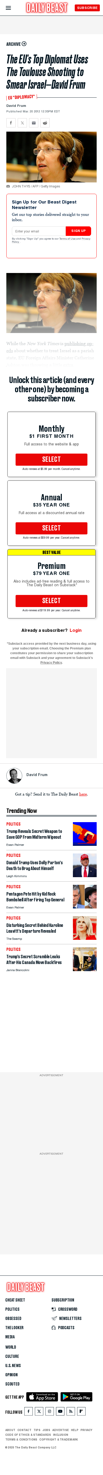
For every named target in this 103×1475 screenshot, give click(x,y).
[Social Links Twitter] (39, 1412)
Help (74, 1430)
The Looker (14, 1328)
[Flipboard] (81, 1412)
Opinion (11, 1375)
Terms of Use (67, 239)
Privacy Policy (51, 662)
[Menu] (12, 8)
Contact (24, 1430)
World (10, 1347)
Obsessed (13, 1319)
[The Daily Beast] (47, 8)
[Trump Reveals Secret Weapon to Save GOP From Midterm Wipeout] (85, 844)
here (83, 794)
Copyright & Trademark (58, 1439)
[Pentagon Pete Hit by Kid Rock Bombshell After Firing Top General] (85, 907)
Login (76, 630)
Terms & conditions (21, 1439)
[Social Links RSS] (71, 1412)
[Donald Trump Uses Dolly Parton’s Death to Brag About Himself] (85, 875)
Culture (12, 1356)
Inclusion (60, 1434)
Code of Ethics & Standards (28, 1434)
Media (10, 1337)
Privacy (87, 1430)
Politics (12, 1309)
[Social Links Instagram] (49, 1412)
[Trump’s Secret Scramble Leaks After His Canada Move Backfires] (85, 969)
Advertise (60, 1430)
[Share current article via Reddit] (45, 122)
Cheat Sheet (15, 1300)
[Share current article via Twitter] (22, 122)
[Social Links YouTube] (60, 1412)
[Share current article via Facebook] (11, 122)
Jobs (46, 1430)
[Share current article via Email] (33, 122)
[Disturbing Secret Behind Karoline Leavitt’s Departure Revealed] (85, 938)
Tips (37, 1430)
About (10, 1430)
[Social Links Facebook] (28, 1412)
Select (51, 459)
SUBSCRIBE (87, 8)
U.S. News (13, 1366)
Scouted (12, 1384)
